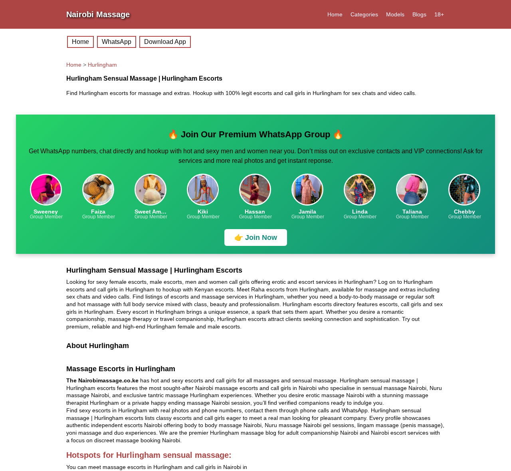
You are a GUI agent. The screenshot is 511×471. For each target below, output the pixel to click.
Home (335, 14)
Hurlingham (102, 64)
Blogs (419, 14)
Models (395, 14)
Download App (165, 41)
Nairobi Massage (98, 14)
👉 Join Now (255, 237)
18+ (439, 14)
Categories (364, 14)
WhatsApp (116, 41)
